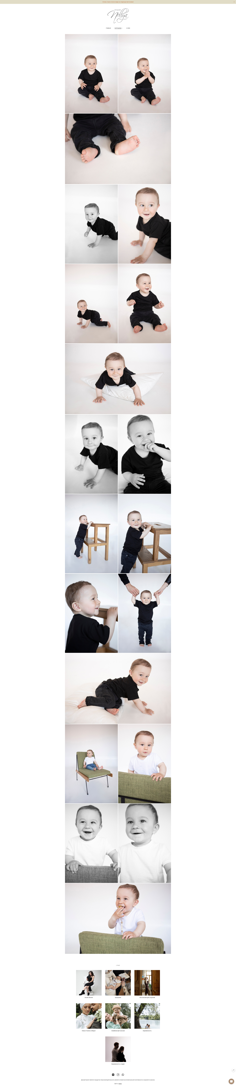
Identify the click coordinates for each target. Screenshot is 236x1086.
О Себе (128, 28)
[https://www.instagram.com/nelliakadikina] (118, 1074)
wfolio (120, 1083)
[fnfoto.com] (118, 15)
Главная (108, 28)
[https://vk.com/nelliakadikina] (113, 1074)
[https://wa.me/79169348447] (123, 1074)
